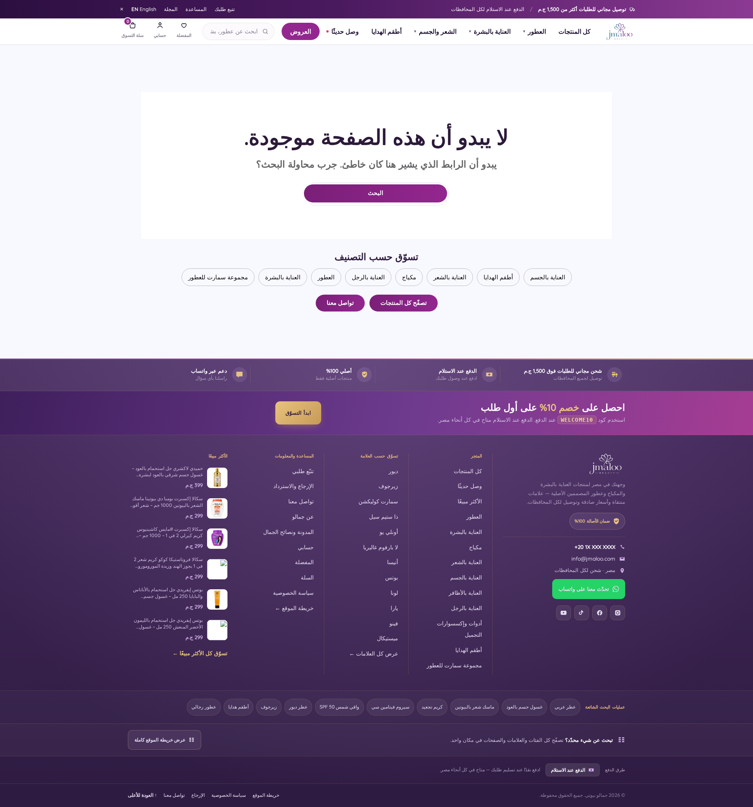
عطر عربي (565, 707)
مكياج (409, 277)
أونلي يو (389, 531)
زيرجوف (388, 486)
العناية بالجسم (547, 277)
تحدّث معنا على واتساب (583, 589)
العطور (534, 31)
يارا (394, 608)
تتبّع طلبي (303, 471)
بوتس (391, 577)
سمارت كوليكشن (378, 501)
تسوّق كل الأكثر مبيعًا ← (200, 653)
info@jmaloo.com (593, 558)
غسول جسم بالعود (524, 707)
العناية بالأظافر (465, 592)
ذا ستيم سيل (383, 516)
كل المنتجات (574, 31)
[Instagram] (617, 612)
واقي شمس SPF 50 (339, 707)
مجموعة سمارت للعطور (218, 277)
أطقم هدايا (238, 707)
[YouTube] (563, 612)
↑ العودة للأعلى (142, 795)
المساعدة (196, 9)
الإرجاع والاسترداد (293, 486)
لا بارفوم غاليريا (380, 547)
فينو (393, 623)
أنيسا (392, 562)
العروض (300, 31)
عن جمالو (303, 516)
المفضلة (304, 562)
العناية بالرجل (368, 277)
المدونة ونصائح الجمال (288, 531)
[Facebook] (599, 612)
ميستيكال (387, 638)
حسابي (306, 547)
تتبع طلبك (225, 9)
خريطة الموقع (266, 795)
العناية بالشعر (449, 277)
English (143, 9)
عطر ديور (298, 707)
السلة (307, 577)
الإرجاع (198, 795)
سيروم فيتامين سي (390, 707)
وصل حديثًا (345, 31)
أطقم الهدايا (386, 31)
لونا (394, 592)
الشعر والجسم (435, 31)
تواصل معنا (340, 302)
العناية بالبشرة (490, 31)
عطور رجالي (203, 707)
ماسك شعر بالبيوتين (474, 707)
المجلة (171, 9)
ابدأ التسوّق (298, 413)
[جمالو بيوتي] (619, 31)
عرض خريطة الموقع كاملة (160, 740)
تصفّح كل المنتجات (403, 302)
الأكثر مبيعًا (470, 501)
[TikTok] (581, 612)
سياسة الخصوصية (293, 592)
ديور (393, 471)
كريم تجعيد (432, 707)
